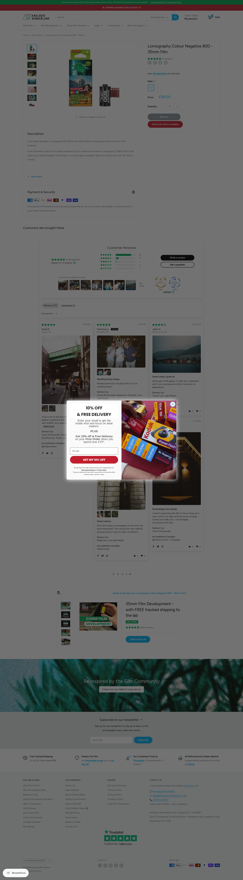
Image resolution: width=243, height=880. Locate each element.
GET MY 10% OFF (94, 460)
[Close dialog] (172, 404)
